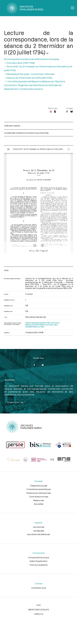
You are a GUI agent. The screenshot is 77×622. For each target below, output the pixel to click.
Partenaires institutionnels (38, 493)
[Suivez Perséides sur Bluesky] (43, 365)
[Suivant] (42, 245)
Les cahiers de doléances (38, 534)
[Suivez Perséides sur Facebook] (34, 365)
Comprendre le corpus (38, 557)
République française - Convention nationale (30, 74)
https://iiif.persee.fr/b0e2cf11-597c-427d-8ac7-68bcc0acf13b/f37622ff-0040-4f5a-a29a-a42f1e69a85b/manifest (42, 325)
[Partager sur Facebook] (67, 111)
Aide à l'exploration (38, 561)
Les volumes (38, 527)
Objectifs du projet (38, 485)
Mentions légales (38, 609)
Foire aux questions (39, 565)
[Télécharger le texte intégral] (55, 111)
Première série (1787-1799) (20, 62)
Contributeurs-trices (38, 496)
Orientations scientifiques (39, 489)
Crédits (38, 614)
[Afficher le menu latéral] (8, 149)
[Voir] (47, 52)
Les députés (38, 530)
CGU (38, 605)
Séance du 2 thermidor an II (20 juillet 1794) (29, 77)
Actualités (38, 504)
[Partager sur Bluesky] (71, 111)
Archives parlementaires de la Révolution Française (31, 59)
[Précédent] (34, 245)
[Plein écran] (68, 149)
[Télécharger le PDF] (51, 111)
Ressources (38, 500)
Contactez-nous (38, 588)
